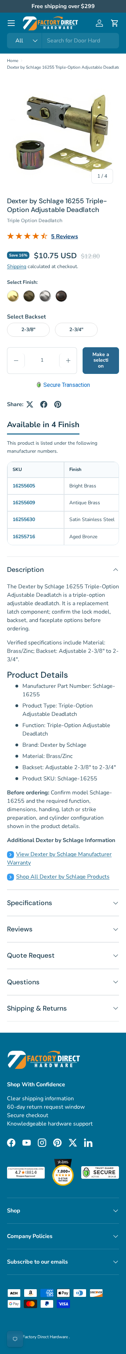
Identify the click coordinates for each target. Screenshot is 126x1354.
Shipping (16, 266)
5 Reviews (64, 236)
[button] (114, 23)
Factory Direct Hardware (45, 1337)
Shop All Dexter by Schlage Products (63, 877)
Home (12, 60)
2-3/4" (76, 329)
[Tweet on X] (30, 404)
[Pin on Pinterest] (58, 404)
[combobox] (63, 40)
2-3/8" (28, 329)
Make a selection (100, 360)
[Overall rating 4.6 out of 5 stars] (27, 237)
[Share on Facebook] (44, 404)
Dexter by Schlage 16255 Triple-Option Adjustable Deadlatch (64, 67)
